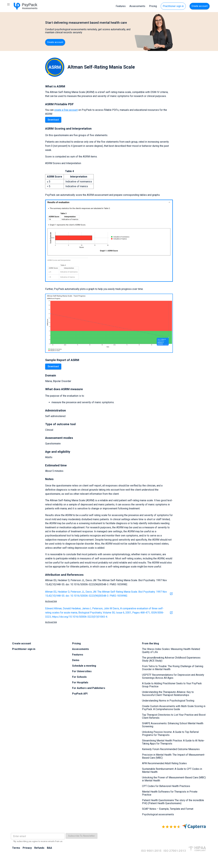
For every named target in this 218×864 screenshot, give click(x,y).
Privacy (27, 847)
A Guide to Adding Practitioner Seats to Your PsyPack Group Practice (172, 685)
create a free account (66, 109)
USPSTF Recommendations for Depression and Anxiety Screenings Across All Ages (173, 676)
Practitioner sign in (173, 6)
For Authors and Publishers (88, 688)
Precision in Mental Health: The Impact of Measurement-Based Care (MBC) (173, 756)
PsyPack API (79, 693)
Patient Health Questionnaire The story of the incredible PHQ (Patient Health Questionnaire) (173, 802)
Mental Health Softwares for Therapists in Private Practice (169, 793)
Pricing (153, 6)
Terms (16, 847)
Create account (200, 6)
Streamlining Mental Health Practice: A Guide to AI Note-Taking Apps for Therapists (173, 742)
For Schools (79, 676)
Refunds (39, 847)
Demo (75, 660)
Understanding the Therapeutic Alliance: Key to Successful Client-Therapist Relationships (168, 693)
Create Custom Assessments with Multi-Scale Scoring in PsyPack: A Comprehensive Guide (173, 708)
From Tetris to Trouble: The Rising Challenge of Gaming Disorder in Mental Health (172, 668)
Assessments (137, 6)
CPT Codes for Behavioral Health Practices (166, 786)
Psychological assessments (158, 814)
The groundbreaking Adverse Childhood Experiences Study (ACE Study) (171, 659)
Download (53, 119)
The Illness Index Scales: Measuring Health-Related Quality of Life (171, 651)
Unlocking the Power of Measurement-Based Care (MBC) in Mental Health (174, 779)
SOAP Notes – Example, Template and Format (167, 808)
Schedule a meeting (84, 665)
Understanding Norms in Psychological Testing (168, 700)
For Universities (82, 671)
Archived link (51, 601)
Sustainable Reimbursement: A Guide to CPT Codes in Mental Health (172, 770)
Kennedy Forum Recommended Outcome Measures (171, 749)
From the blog (150, 643)
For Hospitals (80, 682)
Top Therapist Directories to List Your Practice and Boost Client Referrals (174, 716)
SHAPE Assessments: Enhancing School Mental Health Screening (172, 725)
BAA (49, 847)
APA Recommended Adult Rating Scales (164, 763)
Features (121, 6)
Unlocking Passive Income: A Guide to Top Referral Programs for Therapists (170, 733)
